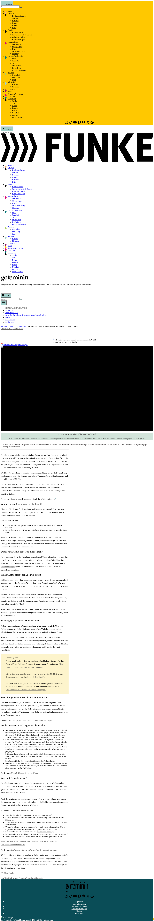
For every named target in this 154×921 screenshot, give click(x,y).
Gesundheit (16, 75)
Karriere (15, 84)
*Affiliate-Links (7, 873)
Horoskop (11, 89)
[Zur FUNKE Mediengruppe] (77, 161)
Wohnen (15, 18)
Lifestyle (11, 13)
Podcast (8, 317)
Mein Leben (16, 65)
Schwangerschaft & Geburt (22, 35)
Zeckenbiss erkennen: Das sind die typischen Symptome (34, 850)
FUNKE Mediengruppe (21, 920)
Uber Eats (15, 113)
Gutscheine (12, 98)
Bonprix (15, 108)
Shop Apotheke (17, 117)
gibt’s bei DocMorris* (35, 677)
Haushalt (15, 20)
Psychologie (16, 68)
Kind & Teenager (18, 39)
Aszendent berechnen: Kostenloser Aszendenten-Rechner (25, 315)
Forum (10, 91)
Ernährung (16, 77)
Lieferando (16, 115)
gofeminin (4, 326)
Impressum (79, 901)
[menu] (4, 302)
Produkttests (9, 322)
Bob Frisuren (10, 320)
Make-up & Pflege (18, 51)
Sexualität (15, 61)
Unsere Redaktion (79, 904)
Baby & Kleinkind (18, 37)
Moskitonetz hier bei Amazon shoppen (53, 834)
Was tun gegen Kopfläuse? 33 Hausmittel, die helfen (30, 720)
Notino (14, 105)
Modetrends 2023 (11, 312)
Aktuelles (11, 11)
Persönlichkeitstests (19, 70)
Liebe (14, 58)
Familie (10, 30)
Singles (14, 63)
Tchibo (14, 101)
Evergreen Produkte (18, 878)
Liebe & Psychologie (15, 56)
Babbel (14, 110)
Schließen (9, 4)
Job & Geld (12, 82)
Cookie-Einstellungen (79, 908)
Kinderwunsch (17, 32)
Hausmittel (39, 878)
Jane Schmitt (83, 340)
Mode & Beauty (13, 42)
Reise (14, 27)
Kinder (18, 749)
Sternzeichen (10, 310)
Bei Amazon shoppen (44, 832)
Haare (14, 49)
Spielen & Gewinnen (15, 94)
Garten (14, 23)
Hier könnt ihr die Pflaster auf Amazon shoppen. (26, 690)
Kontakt (79, 911)
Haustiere (15, 25)
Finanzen (15, 87)
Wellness (11, 72)
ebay (14, 103)
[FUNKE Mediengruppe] (7, 917)
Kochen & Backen (18, 16)
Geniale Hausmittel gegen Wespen (25, 773)
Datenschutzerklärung (79, 906)
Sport (14, 79)
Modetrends (16, 44)
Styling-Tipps (17, 46)
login (2, 289)
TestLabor (11, 96)
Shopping (15, 53)
